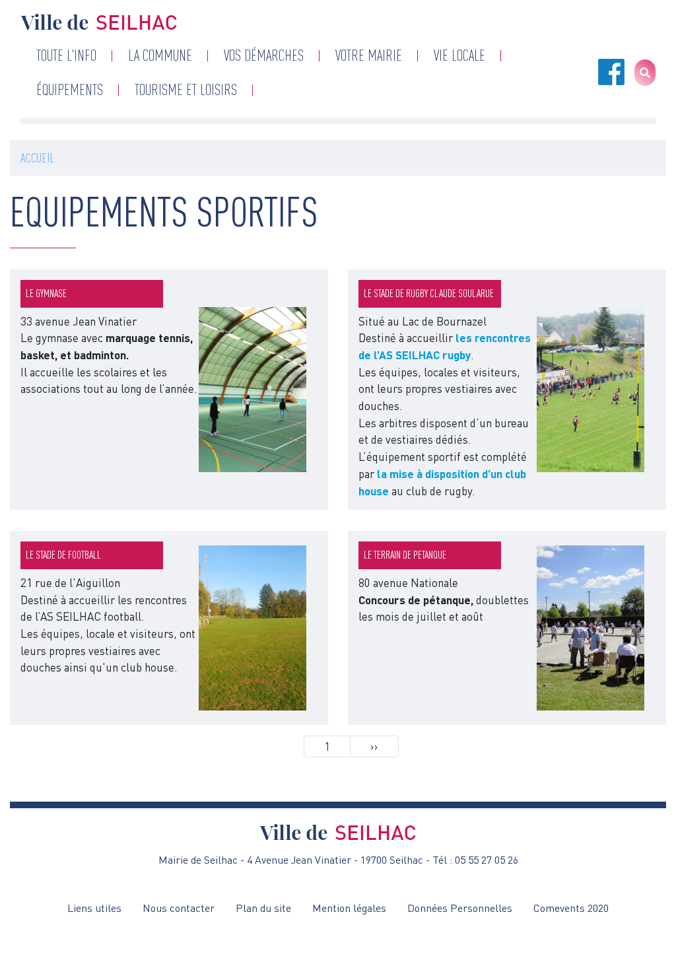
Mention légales (349, 908)
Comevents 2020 (571, 908)
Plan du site (263, 908)
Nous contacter (179, 908)
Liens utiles (94, 908)
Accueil (37, 157)
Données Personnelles (459, 908)
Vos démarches (264, 55)
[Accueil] (99, 21)
